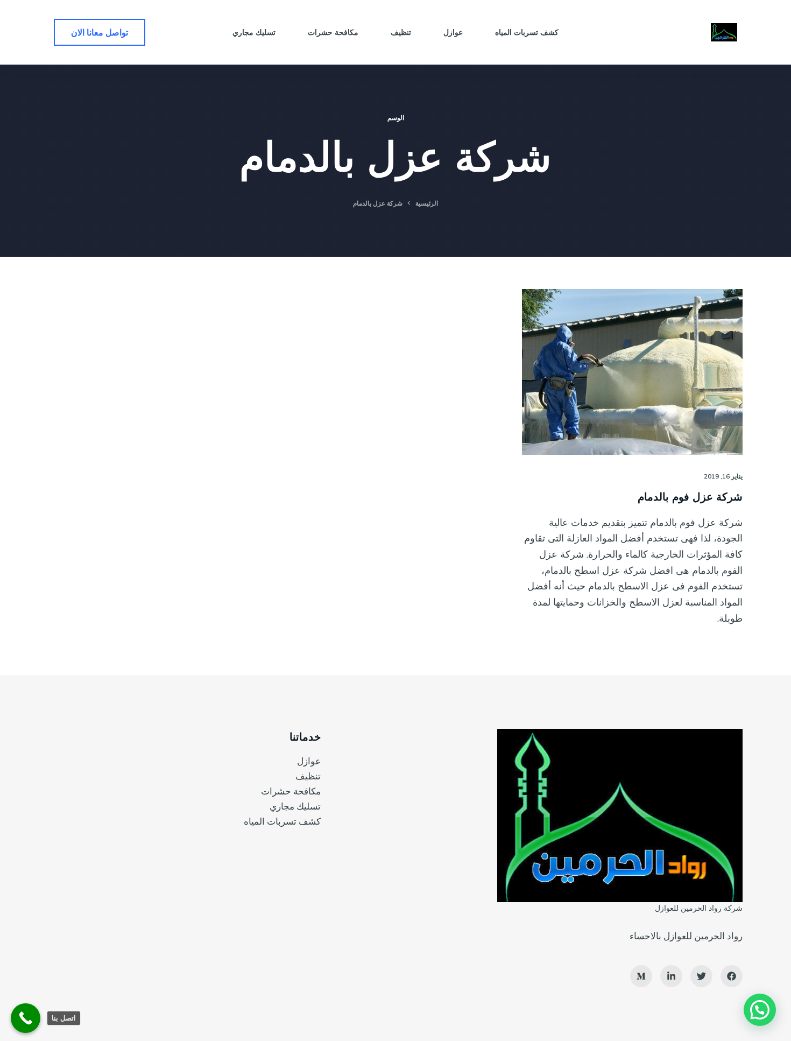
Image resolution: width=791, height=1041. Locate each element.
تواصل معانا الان (99, 32)
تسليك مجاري (295, 806)
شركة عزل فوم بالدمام (690, 496)
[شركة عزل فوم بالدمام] (632, 372)
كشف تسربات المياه (282, 821)
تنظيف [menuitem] (401, 32)
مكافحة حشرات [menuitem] (333, 32)
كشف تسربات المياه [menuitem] (527, 32)
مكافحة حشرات (291, 791)
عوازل (309, 760)
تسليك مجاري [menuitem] (254, 32)
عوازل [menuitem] (453, 32)
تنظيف (308, 776)
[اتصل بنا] (25, 1018)
